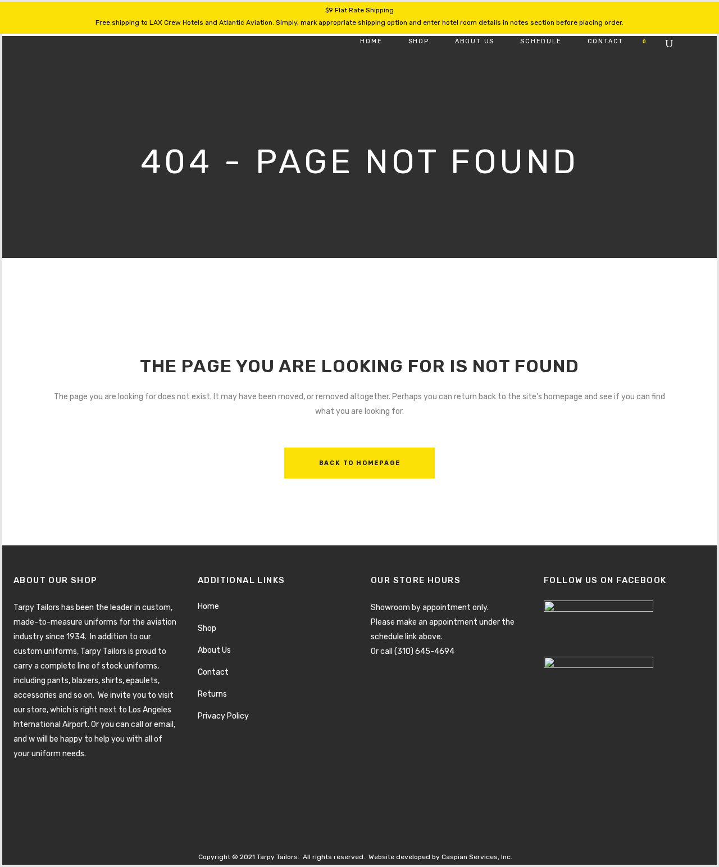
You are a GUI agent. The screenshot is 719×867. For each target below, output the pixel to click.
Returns (212, 694)
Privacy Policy (223, 716)
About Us (214, 650)
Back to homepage (360, 463)
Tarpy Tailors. (278, 857)
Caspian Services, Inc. (477, 857)
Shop (207, 628)
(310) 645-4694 (424, 651)
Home (208, 606)
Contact (213, 672)
